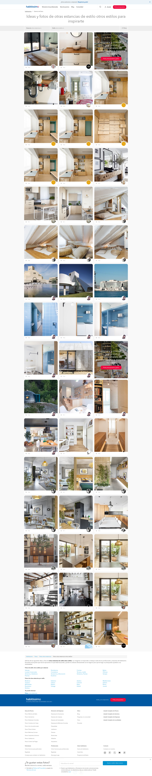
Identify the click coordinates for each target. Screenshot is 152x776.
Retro (78, 684)
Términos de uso (31, 770)
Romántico (28, 686)
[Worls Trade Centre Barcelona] (111, 280)
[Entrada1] (111, 164)
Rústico (53, 684)
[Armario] (111, 435)
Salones (27, 670)
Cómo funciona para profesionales (60, 749)
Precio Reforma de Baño (31, 714)
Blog (78, 714)
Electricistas (54, 735)
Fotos (78, 720)
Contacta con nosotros (109, 749)
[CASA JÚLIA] (111, 512)
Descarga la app (55, 755)
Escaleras (53, 675)
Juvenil (105, 686)
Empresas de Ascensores (57, 714)
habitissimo (28, 11)
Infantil (79, 686)
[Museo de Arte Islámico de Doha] (41, 280)
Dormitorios (54, 670)
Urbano (105, 682)
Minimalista (28, 684)
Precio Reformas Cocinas (31, 732)
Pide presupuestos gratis (111, 58)
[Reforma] (41, 203)
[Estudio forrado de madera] (76, 126)
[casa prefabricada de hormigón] (76, 358)
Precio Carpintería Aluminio (32, 735)
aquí (69, 772)
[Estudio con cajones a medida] (76, 164)
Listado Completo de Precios (111, 710)
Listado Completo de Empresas (111, 717)
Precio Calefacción (29, 738)
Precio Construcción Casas (31, 723)
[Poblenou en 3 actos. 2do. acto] (41, 473)
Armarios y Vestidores (31, 674)
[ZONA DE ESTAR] (111, 203)
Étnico (104, 684)
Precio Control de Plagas (31, 741)
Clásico (53, 682)
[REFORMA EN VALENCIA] (41, 589)
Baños (104, 670)
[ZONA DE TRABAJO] (111, 628)
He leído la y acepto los (40, 769)
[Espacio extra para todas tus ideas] (76, 628)
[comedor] (41, 358)
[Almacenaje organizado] (111, 87)
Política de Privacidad (39, 768)
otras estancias (31, 693)
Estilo (53, 28)
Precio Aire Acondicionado (32, 726)
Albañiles (53, 738)
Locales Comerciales (31, 672)
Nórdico (27, 688)
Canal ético (80, 752)
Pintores (53, 732)
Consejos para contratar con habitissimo (35, 755)
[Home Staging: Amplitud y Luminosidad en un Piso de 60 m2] (76, 435)
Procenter (79, 723)
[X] (114, 752)
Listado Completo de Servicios (111, 714)
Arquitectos (54, 741)
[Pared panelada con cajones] (111, 126)
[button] (26, 67)
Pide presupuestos (119, 7)
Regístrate (27, 752)
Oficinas (105, 672)
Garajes (105, 674)
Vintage (53, 686)
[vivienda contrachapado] (76, 396)
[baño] (41, 319)
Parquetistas (54, 726)
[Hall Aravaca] (76, 87)
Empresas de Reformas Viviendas (59, 723)
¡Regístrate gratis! (83, 2)
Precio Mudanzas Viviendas (32, 720)
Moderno (27, 681)
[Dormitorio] (41, 49)
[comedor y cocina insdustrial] (41, 435)
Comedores (54, 672)
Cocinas (79, 670)
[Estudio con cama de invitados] (41, 126)
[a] (76, 49)
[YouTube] (119, 752)
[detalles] (76, 319)
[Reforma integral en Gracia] (41, 550)
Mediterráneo (107, 681)
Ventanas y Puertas (82, 674)
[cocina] (111, 589)
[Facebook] (109, 752)
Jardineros (54, 729)
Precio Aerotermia (29, 717)
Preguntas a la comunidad (83, 717)
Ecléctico (53, 681)
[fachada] (41, 628)
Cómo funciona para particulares (33, 749)
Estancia (28, 28)
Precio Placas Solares (30, 729)
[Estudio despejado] (41, 164)
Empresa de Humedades (57, 720)
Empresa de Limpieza (56, 717)
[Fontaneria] (41, 87)
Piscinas (27, 675)
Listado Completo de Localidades (112, 720)
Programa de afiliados (82, 755)
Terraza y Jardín (81, 672)
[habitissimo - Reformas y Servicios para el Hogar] (32, 7)
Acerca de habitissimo (83, 749)
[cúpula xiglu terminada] (41, 396)
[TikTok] (124, 752)
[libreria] (111, 396)
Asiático (79, 681)
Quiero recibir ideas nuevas (115, 763)
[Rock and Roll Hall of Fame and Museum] (76, 280)
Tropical (27, 682)
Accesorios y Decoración (58, 674)
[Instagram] (104, 752)
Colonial (79, 682)
